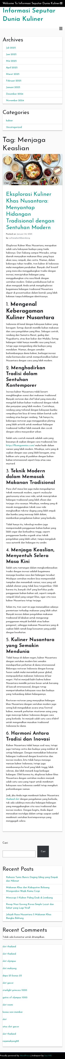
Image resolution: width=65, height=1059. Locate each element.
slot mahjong (9, 968)
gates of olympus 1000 (15, 997)
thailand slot (12, 799)
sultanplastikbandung (19, 238)
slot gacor (8, 983)
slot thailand (9, 946)
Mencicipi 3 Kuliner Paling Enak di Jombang (29, 897)
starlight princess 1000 (15, 990)
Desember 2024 (14, 94)
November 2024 (15, 100)
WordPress (25, 1056)
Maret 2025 (12, 74)
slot (5, 1019)
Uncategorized (14, 127)
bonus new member (13, 1012)
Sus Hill (47, 1056)
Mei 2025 (11, 61)
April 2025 (12, 67)
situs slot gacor (11, 1026)
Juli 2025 (11, 48)
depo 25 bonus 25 (12, 975)
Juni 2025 (11, 54)
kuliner (9, 120)
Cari (5, 843)
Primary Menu (60, 28)
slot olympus (9, 961)
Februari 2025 (13, 81)
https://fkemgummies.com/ (20, 445)
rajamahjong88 (11, 1041)
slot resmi (8, 1005)
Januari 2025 (13, 87)
